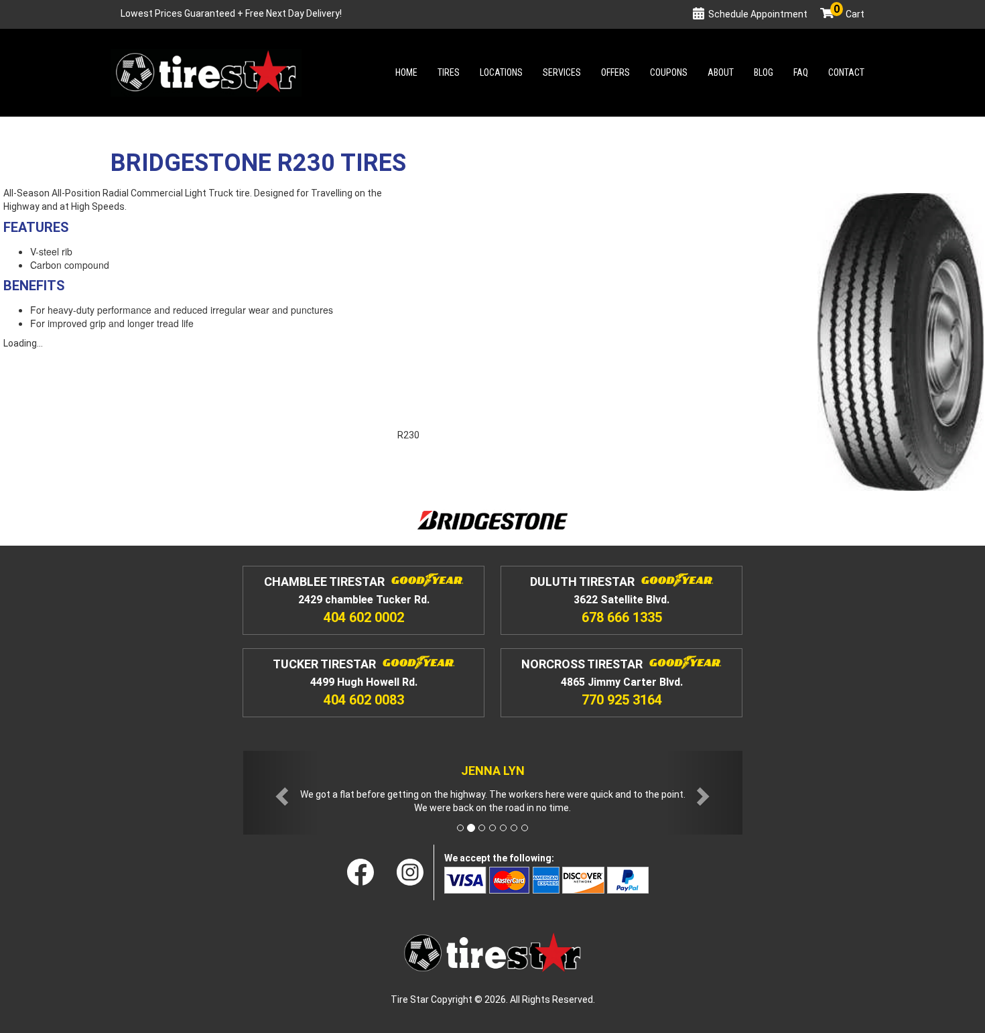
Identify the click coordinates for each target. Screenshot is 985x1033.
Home (406, 72)
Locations (501, 72)
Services (562, 72)
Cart (849, 14)
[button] (280, 793)
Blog (763, 72)
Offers (615, 72)
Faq (800, 72)
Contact (846, 72)
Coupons (668, 72)
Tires (449, 72)
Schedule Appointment (757, 14)
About (721, 72)
